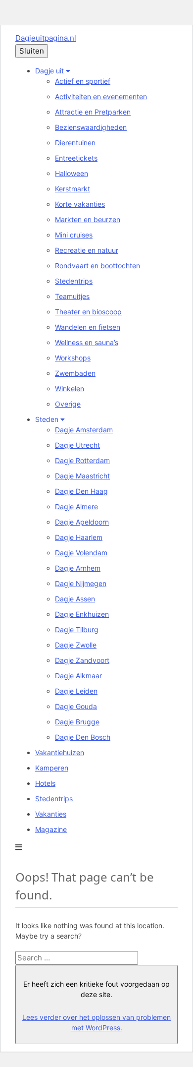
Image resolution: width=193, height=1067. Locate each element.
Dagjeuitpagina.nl (45, 38)
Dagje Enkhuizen (82, 614)
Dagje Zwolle (75, 645)
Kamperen (51, 768)
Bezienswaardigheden (91, 127)
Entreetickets (76, 158)
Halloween (71, 173)
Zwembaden (75, 373)
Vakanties (50, 814)
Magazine (51, 829)
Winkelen (69, 388)
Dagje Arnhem (77, 568)
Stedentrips (74, 281)
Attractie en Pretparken (93, 112)
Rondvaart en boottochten (97, 265)
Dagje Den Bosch (82, 737)
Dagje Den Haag (81, 491)
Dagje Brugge (77, 721)
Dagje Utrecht (77, 445)
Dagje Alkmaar (78, 675)
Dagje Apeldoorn (82, 522)
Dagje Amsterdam (84, 429)
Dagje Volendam (81, 552)
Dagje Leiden (76, 691)
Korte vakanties (80, 204)
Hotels (45, 783)
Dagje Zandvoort (82, 660)
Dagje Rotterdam (82, 460)
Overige (68, 404)
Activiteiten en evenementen (101, 96)
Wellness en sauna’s (86, 342)
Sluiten (31, 51)
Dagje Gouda (76, 706)
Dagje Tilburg (76, 629)
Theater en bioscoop (88, 311)
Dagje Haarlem (78, 537)
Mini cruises (74, 235)
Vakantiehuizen (59, 752)
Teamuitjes (72, 296)
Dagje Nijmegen (80, 583)
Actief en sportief (82, 81)
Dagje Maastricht (82, 476)
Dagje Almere (76, 506)
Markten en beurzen (87, 219)
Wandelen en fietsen (87, 327)
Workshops (73, 358)
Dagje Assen (75, 598)
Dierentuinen (75, 142)
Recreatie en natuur (86, 250)
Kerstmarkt (72, 188)
